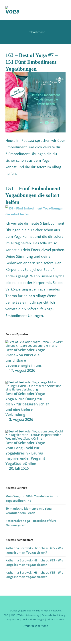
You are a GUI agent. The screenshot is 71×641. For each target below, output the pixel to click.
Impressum (13, 619)
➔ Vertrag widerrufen (35, 625)
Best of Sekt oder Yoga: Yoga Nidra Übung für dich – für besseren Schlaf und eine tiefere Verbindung (27, 404)
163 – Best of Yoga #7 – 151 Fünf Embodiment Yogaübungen (31, 62)
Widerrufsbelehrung (28, 615)
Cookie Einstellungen (33, 619)
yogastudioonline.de (29, 610)
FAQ (6, 615)
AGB (13, 615)
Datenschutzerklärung (54, 615)
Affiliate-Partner (55, 619)
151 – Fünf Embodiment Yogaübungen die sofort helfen (32, 195)
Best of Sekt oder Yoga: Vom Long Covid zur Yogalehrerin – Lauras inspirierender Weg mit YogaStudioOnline (25, 453)
